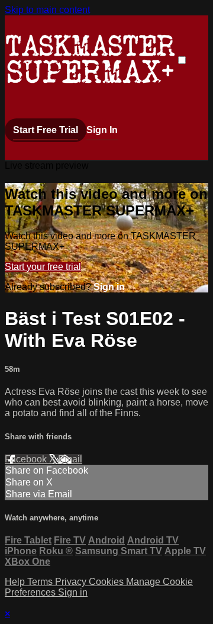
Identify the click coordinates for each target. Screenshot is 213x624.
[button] (182, 60)
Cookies (107, 582)
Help (16, 582)
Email (70, 459)
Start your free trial (43, 267)
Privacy (72, 582)
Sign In (102, 130)
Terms (41, 582)
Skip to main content (47, 10)
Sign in (109, 287)
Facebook (27, 459)
